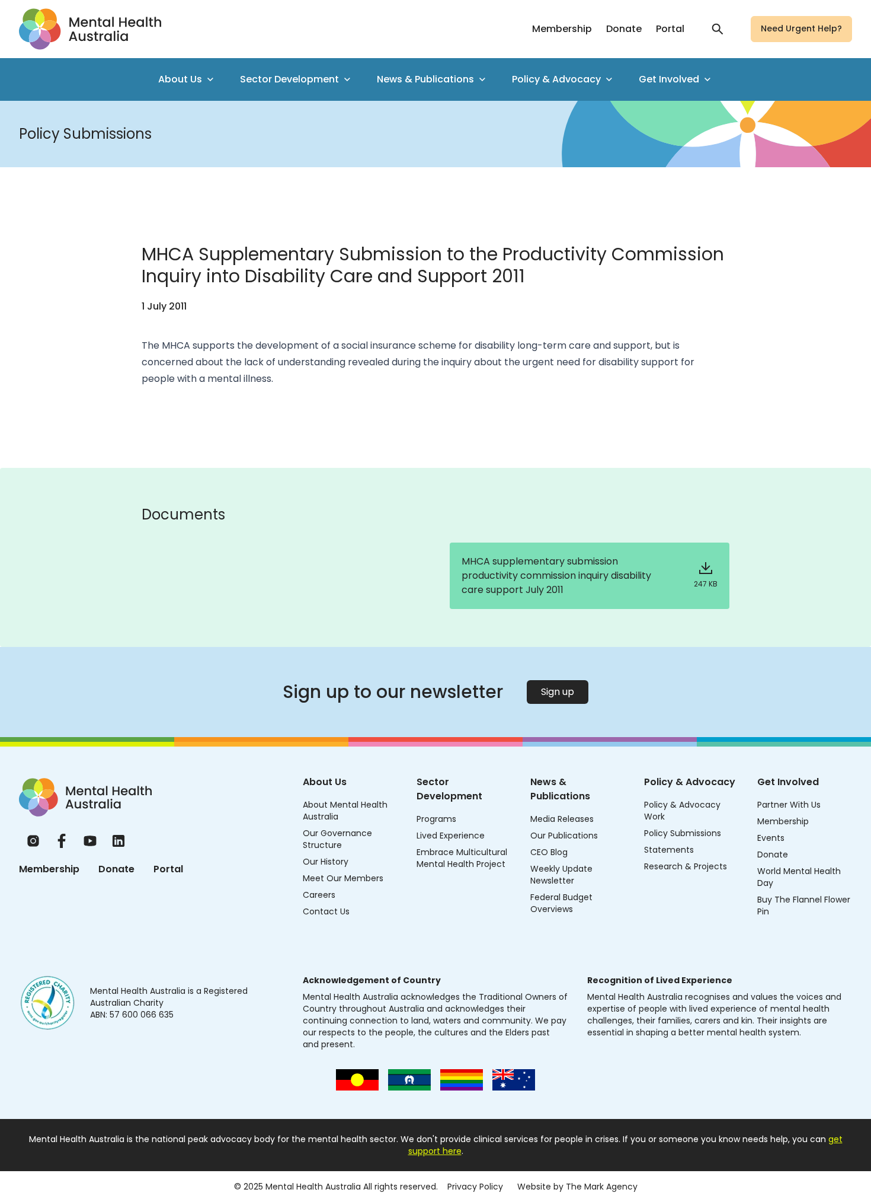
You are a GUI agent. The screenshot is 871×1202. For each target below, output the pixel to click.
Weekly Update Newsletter (561, 875)
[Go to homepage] (90, 29)
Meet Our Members (343, 878)
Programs (436, 819)
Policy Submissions (682, 833)
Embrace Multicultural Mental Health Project (462, 858)
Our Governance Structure (337, 839)
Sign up (557, 692)
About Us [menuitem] (180, 79)
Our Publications (564, 835)
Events (770, 838)
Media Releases (562, 819)
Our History (325, 862)
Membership (562, 29)
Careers (319, 895)
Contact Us (326, 911)
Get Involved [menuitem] (669, 79)
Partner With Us (789, 805)
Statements (669, 850)
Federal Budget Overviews (561, 903)
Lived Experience (451, 835)
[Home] (85, 797)
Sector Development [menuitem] (289, 79)
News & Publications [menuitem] (425, 79)
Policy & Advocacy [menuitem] (556, 79)
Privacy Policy (475, 1187)
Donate (624, 29)
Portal (670, 29)
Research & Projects (685, 866)
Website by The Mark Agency (577, 1187)
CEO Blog (549, 852)
